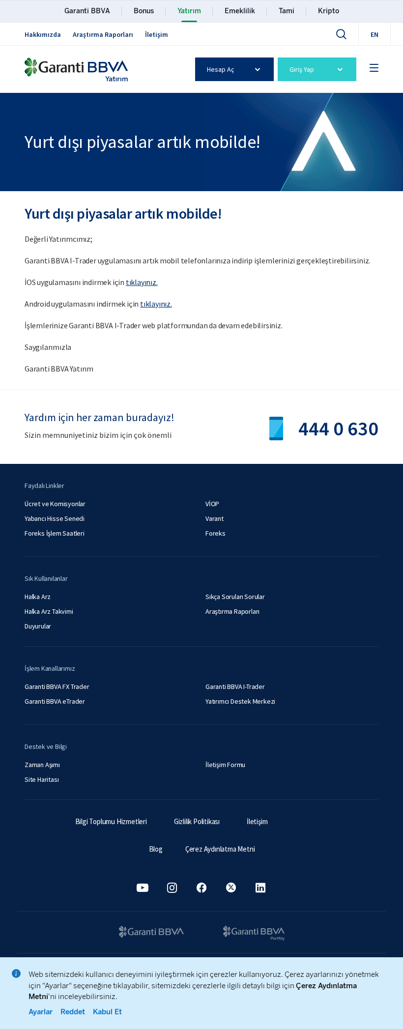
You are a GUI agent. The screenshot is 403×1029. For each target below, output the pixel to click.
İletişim (156, 34)
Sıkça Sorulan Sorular (235, 596)
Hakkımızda (43, 34)
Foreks (215, 533)
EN (374, 34)
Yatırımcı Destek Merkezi (240, 701)
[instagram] (172, 888)
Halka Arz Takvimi (49, 611)
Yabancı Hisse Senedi (55, 518)
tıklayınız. (142, 282)
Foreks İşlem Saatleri (55, 533)
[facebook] (201, 888)
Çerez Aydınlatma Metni (220, 849)
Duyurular (38, 626)
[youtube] (142, 888)
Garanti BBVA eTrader (55, 701)
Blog (156, 849)
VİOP (212, 503)
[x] (231, 888)
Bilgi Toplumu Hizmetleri (111, 821)
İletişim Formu (225, 764)
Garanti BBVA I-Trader (235, 686)
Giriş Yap (301, 69)
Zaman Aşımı (42, 764)
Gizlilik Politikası (197, 821)
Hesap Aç (220, 69)
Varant (214, 518)
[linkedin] (260, 888)
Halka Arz (38, 596)
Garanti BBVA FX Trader (57, 686)
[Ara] (341, 34)
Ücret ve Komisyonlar (55, 503)
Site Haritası (41, 779)
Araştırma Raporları (103, 34)
